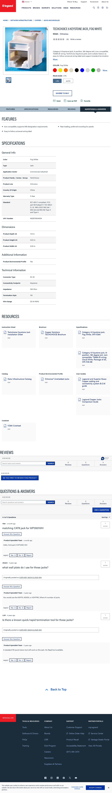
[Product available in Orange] (66, 70)
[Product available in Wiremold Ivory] (71, 70)
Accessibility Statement (76, 745)
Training (25, 745)
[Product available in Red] (55, 70)
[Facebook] (45, 778)
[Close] (108, 787)
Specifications (31, 109)
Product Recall (72, 739)
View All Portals (95, 745)
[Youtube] (76, 778)
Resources (53, 109)
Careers (47, 751)
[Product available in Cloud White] (88, 70)
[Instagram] (51, 778)
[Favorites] (98, 7)
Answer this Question (12, 534)
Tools (24, 727)
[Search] (93, 7)
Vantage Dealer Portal (100, 739)
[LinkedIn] (57, 778)
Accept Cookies (95, 788)
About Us (48, 727)
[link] (6, 458)
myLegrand (93, 727)
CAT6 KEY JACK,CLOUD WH (30, 577)
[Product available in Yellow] (60, 70)
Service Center (97, 733)
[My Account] (102, 7)
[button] (46, 29)
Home (5, 20)
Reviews (71, 109)
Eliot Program (50, 745)
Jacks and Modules (52, 20)
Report (29, 555)
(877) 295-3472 (72, 751)
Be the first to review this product (21, 478)
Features (10, 110)
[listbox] (26, 51)
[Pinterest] (63, 778)
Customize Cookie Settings (77, 787)
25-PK (68, 81)
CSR (46, 739)
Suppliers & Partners (53, 764)
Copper (38, 20)
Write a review (75, 39)
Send (58, 101)
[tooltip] (105, 458)
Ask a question (101, 510)
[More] (105, 70)
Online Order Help (76, 733)
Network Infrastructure (21, 20)
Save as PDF (72, 101)
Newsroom (49, 757)
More (55, 59)
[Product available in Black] (77, 70)
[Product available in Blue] (82, 70)
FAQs (24, 739)
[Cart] (106, 7)
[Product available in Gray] (99, 70)
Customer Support (74, 727)
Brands (47, 733)
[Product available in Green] (93, 70)
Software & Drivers (30, 733)
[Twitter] (70, 778)
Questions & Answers (95, 109)
